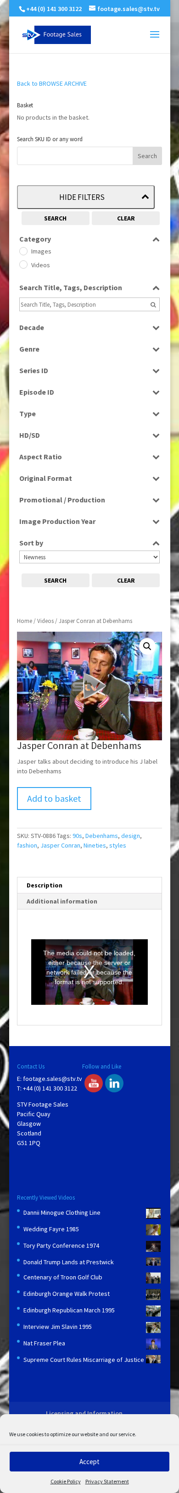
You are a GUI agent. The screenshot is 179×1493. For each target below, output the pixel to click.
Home (24, 621)
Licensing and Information (84, 1413)
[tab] (89, 885)
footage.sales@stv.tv (52, 1078)
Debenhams (101, 836)
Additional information (62, 901)
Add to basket (54, 798)
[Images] (23, 250)
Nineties (95, 845)
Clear (126, 218)
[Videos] (23, 264)
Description (44, 885)
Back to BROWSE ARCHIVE (52, 83)
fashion (27, 845)
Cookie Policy (65, 1481)
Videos (45, 621)
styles (117, 845)
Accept (89, 1461)
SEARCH (55, 218)
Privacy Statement (107, 1481)
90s (77, 836)
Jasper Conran (60, 845)
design (130, 836)
